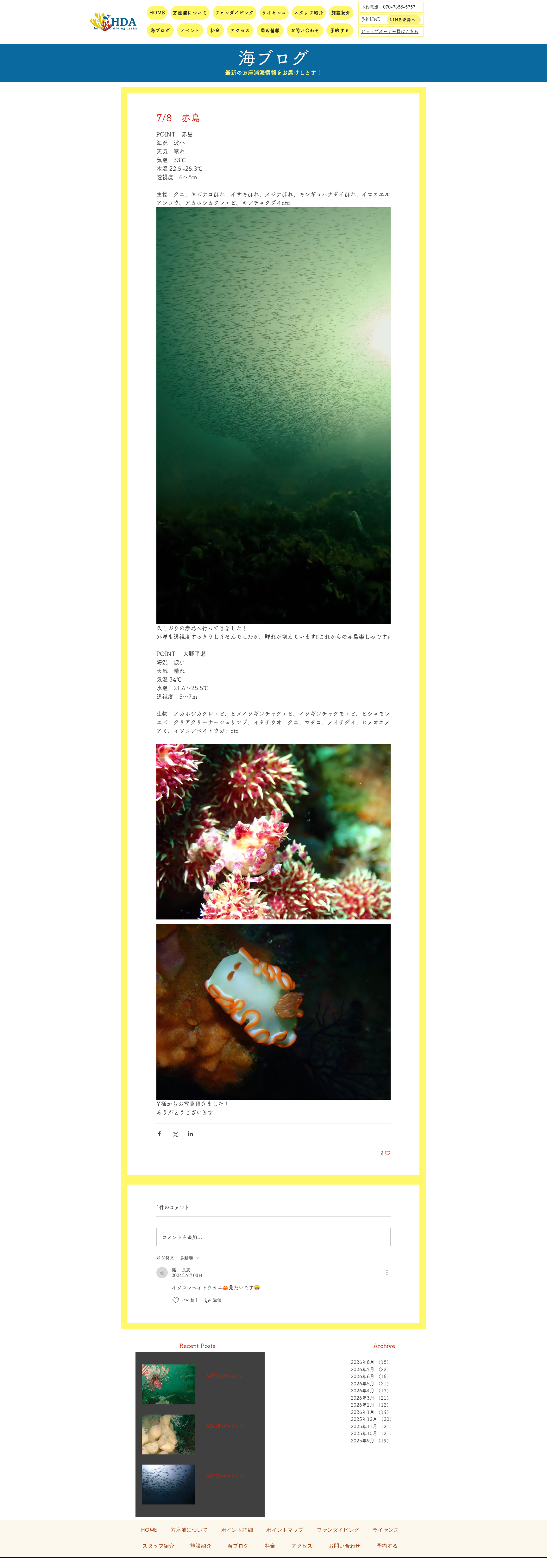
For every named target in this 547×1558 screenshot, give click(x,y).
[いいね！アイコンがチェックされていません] (176, 1300)
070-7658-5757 (399, 7)
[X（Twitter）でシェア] (175, 1134)
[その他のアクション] (387, 1272)
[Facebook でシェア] (159, 1134)
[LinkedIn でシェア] (190, 1134)
